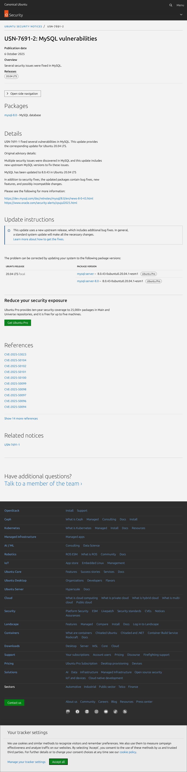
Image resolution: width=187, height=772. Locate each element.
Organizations (75, 580)
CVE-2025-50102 (15, 366)
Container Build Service (163, 632)
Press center (144, 701)
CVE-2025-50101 (15, 371)
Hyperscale (73, 589)
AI (67, 672)
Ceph (7, 519)
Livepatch (107, 611)
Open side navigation (24, 93)
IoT (6, 563)
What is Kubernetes (78, 528)
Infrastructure (89, 672)
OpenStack (11, 510)
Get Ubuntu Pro (17, 322)
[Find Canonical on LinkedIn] (88, 712)
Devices (137, 663)
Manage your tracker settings (26, 761)
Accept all (58, 761)
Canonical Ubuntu (15, 4)
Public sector (107, 686)
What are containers (79, 632)
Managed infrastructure (20, 536)
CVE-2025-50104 (15, 360)
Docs (123, 519)
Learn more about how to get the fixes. (38, 239)
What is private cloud (115, 597)
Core (105, 646)
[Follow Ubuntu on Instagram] (97, 712)
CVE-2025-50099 (15, 383)
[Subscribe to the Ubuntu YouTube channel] (107, 712)
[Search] (171, 5)
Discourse (133, 654)
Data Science (91, 545)
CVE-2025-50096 (15, 401)
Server (84, 646)
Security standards (129, 611)
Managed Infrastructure (116, 672)
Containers (11, 632)
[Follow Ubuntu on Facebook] (78, 712)
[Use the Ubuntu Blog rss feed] (126, 712)
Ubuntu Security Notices (23, 26)
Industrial (90, 686)
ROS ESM (72, 554)
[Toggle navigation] (181, 14)
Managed (93, 519)
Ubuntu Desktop (15, 580)
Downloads (12, 646)
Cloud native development (106, 678)
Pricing (119, 654)
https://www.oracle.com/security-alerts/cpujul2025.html (40, 202)
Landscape (11, 624)
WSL (95, 646)
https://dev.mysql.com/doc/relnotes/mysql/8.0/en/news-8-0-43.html (48, 198)
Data (74, 672)
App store (72, 563)
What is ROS (89, 554)
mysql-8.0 (10, 115)
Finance (133, 686)
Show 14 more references (21, 418)
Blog (114, 701)
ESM (95, 611)
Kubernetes (12, 528)
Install (69, 510)
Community (108, 554)
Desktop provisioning (114, 663)
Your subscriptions (77, 654)
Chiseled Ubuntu (106, 632)
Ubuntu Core (12, 571)
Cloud (8, 597)
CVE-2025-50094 (15, 406)
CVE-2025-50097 (15, 395)
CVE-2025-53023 (15, 354)
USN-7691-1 (12, 444)
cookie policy (128, 752)
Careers (103, 701)
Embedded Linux (93, 563)
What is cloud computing (82, 597)
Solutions (10, 672)
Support (82, 510)
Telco (122, 686)
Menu (180, 5)
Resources (138, 528)
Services (109, 571)
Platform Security (77, 611)
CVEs (148, 611)
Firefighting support (156, 654)
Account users (102, 654)
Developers (94, 580)
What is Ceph (74, 519)
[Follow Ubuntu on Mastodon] (69, 712)
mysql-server (85, 273)
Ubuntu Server (14, 589)
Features (71, 571)
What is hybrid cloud (145, 597)
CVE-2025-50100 (15, 377)
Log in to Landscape (146, 624)
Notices (160, 611)
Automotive (73, 686)
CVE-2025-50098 (15, 389)
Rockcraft (72, 637)
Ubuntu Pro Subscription (81, 663)
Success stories (90, 571)
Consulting (109, 519)
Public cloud (84, 602)
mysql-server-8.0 (88, 281)
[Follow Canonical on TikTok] (116, 712)
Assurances (73, 615)
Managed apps (75, 536)
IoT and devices (76, 678)
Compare (102, 624)
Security (9, 611)
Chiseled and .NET (132, 632)
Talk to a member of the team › (43, 483)
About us (71, 701)
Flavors (110, 580)
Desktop (71, 646)
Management (116, 563)
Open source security (148, 672)
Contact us (14, 702)
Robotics (10, 554)
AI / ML (9, 545)
